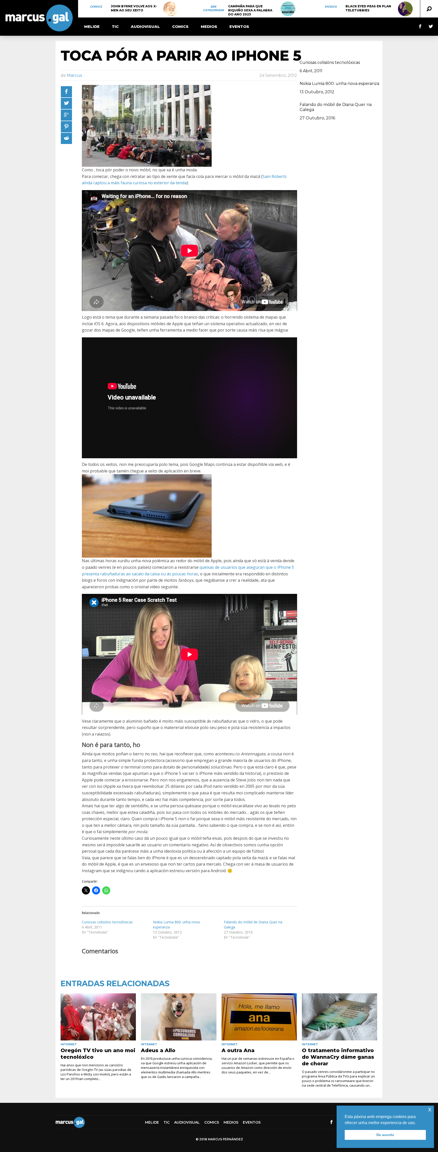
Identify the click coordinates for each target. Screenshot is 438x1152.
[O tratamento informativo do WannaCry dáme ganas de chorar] (339, 1016)
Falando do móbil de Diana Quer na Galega (336, 107)
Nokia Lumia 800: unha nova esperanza (339, 83)
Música (331, 6)
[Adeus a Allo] (178, 1016)
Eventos (239, 26)
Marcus (74, 75)
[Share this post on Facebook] (66, 91)
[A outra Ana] (259, 1016)
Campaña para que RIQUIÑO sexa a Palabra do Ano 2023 (250, 10)
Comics (96, 6)
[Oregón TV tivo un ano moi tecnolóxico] (98, 1016)
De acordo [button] (385, 1135)
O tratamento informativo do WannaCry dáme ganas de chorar (338, 1057)
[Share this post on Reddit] (66, 138)
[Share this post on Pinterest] (66, 126)
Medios (209, 26)
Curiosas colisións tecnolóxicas (107, 922)
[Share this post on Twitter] (66, 103)
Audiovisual (145, 26)
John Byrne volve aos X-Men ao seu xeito (134, 8)
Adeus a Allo (158, 1050)
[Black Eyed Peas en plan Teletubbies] (405, 9)
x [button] (429, 1109)
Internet (69, 1044)
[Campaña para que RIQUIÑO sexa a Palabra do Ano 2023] (288, 9)
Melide (92, 26)
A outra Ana (238, 1050)
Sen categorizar (213, 8)
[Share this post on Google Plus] (66, 115)
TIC (115, 26)
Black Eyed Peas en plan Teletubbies (368, 8)
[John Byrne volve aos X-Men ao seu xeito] (170, 9)
